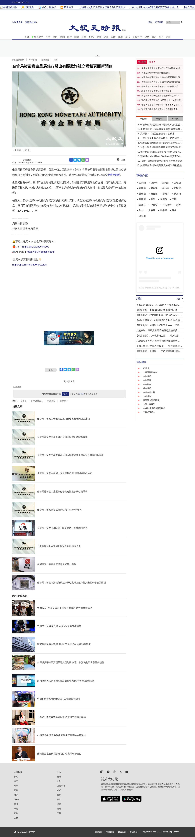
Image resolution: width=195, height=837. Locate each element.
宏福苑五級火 (149, 412)
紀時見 (146, 368)
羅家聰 (177, 188)
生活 (113, 37)
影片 (16, 777)
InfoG (91, 37)
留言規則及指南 (17, 386)
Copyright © (147, 832)
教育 (161, 37)
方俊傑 (177, 182)
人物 (16, 818)
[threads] (114, 772)
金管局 (24, 401)
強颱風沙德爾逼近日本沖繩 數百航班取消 (161, 143)
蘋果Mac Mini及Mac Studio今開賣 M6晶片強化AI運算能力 (161, 156)
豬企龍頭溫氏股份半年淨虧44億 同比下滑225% (159, 86)
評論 (106, 37)
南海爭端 (147, 380)
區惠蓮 (142, 216)
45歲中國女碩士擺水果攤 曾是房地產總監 (161, 161)
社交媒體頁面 (37, 401)
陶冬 (141, 210)
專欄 (99, 37)
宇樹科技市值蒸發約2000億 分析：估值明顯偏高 (162, 100)
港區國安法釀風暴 (151, 400)
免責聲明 (122, 832)
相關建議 (98, 832)
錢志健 (142, 188)
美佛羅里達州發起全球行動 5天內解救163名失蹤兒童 (162, 68)
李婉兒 (154, 205)
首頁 (26, 37)
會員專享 (38, 37)
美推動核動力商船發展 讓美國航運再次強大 (160, 82)
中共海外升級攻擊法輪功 (154, 408)
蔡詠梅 (177, 193)
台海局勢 (147, 376)
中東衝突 (147, 384)
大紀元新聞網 (18, 60)
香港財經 (45, 60)
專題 (16, 808)
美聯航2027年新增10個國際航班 (155, 73)
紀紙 (147, 37)
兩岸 (69, 37)
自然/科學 (137, 37)
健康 (120, 37)
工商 (59, 813)
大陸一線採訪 (149, 404)
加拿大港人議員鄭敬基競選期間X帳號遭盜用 (161, 147)
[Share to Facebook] (71, 160)
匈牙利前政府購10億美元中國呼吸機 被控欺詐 (161, 152)
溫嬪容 (151, 210)
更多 (174, 210)
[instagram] (102, 772)
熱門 (55, 37)
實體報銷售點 (31, 22)
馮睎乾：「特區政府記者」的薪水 (157, 133)
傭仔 (153, 199)
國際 (76, 37)
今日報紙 (18, 772)
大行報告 (147, 396)
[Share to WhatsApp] (83, 160)
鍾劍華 (154, 182)
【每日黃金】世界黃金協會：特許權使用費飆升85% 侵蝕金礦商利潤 (160, 138)
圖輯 (59, 808)
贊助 (150, 22)
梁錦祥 (154, 188)
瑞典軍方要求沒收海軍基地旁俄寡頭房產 (159, 109)
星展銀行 (64, 401)
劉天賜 (165, 182)
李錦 (174, 199)
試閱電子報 (17, 22)
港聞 (62, 37)
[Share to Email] (87, 160)
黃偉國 (142, 193)
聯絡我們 (110, 832)
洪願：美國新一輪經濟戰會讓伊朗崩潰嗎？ (160, 95)
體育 (154, 37)
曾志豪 (142, 182)
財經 (84, 37)
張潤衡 (163, 199)
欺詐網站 (51, 401)
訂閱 (82, 394)
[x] (120, 772)
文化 (127, 37)
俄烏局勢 (147, 388)
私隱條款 (133, 832)
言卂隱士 (166, 205)
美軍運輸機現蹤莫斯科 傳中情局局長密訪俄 (160, 77)
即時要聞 (33, 60)
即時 (48, 37)
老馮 (178, 205)
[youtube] (127, 772)
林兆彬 (142, 199)
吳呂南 (165, 188)
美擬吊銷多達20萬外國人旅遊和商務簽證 (161, 165)
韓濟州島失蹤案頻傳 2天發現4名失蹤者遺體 (161, 124)
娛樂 (168, 37)
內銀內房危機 (149, 392)
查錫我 (163, 210)
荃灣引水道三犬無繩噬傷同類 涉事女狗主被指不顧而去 (161, 129)
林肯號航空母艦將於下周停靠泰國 (156, 91)
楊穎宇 (165, 193)
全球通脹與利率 (150, 372)
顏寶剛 (154, 193)
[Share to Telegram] (79, 160)
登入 (65, 394)
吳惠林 (142, 205)
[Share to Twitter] (75, 160)
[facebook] (108, 772)
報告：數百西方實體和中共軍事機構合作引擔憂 (161, 105)
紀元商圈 (159, 22)
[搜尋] (181, 22)
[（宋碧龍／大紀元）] (69, 109)
